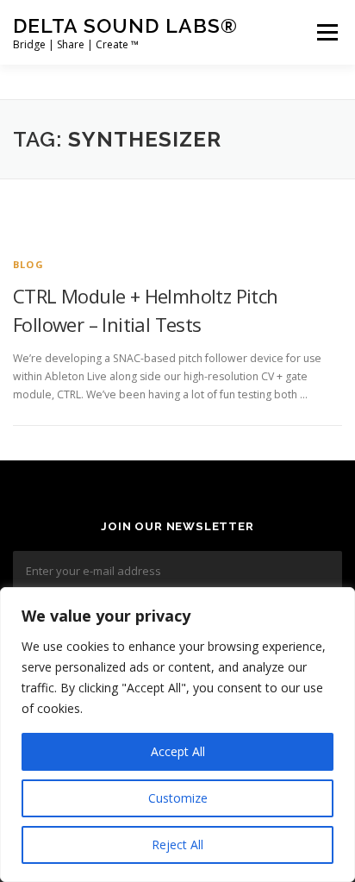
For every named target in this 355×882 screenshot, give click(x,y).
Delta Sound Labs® (125, 25)
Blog (28, 264)
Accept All (178, 751)
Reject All (177, 844)
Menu (326, 32)
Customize (178, 798)
